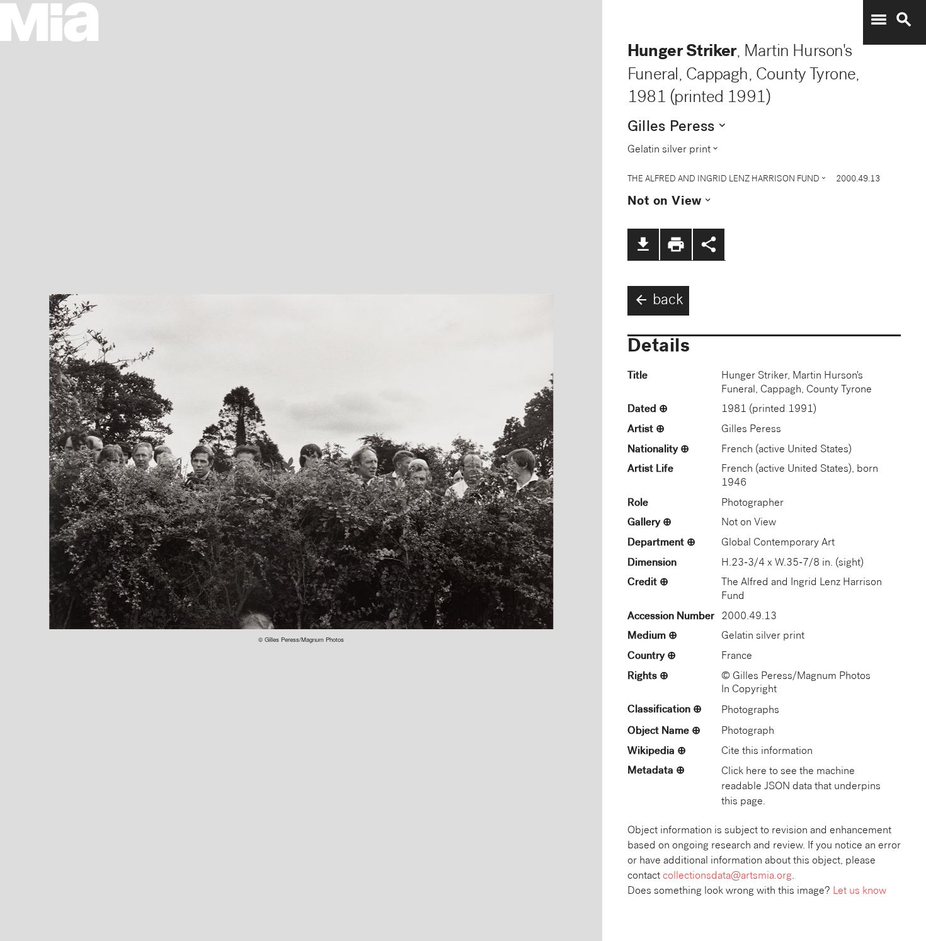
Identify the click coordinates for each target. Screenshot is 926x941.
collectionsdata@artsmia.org (727, 876)
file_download (643, 244)
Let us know (859, 891)
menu (878, 19)
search (904, 19)
